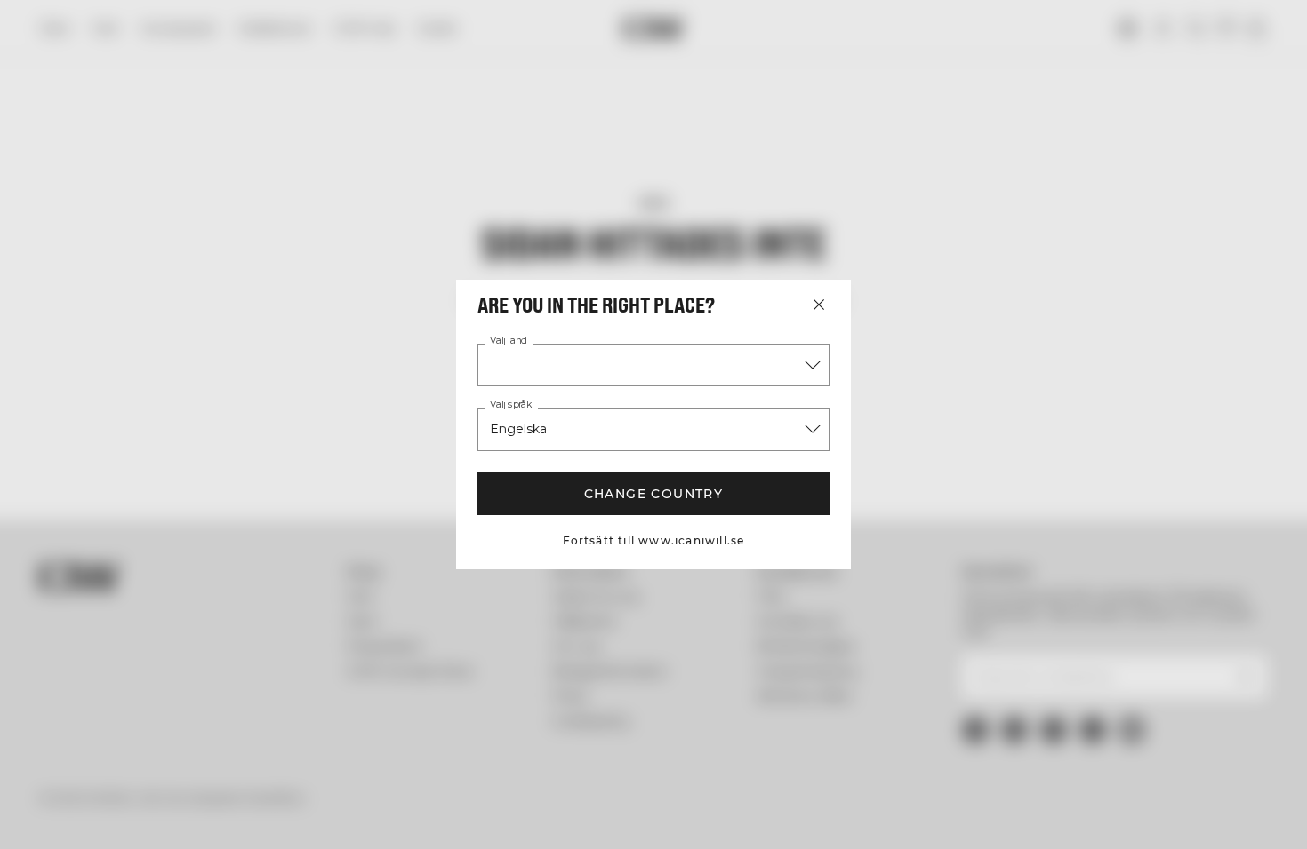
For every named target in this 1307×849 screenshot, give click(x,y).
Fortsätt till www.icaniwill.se (654, 540)
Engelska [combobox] (518, 429)
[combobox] (653, 365)
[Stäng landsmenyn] (819, 304)
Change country (654, 494)
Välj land (508, 341)
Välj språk (511, 405)
